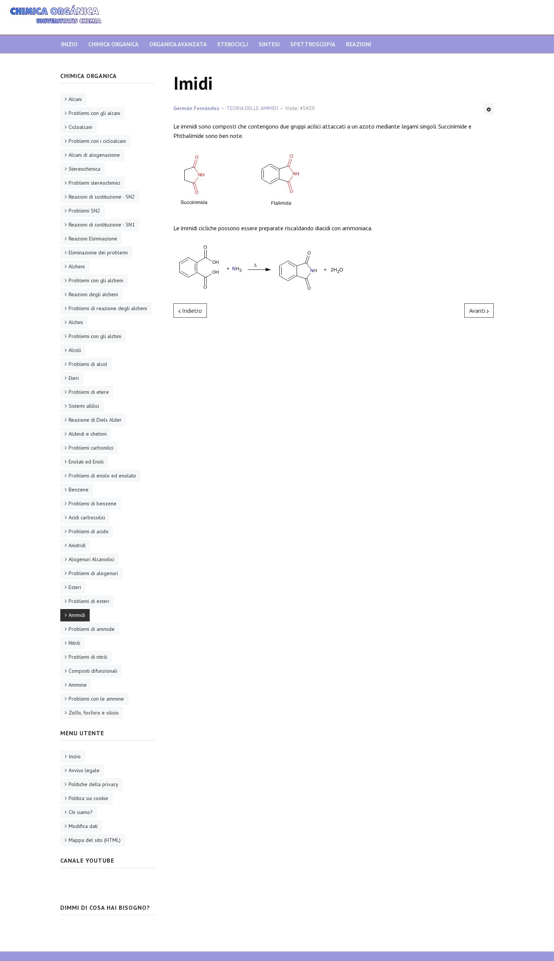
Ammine (78, 684)
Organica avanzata (178, 44)
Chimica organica (113, 44)
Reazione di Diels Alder (95, 419)
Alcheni (77, 266)
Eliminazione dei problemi (98, 252)
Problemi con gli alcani (94, 113)
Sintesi (269, 44)
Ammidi (77, 615)
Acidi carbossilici (87, 517)
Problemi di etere (89, 392)
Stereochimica (84, 168)
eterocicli (232, 44)
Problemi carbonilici (91, 447)
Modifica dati (83, 826)
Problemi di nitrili (88, 656)
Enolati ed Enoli (86, 461)
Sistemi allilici (84, 405)
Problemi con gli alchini (95, 336)
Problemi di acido (89, 531)
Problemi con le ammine (96, 698)
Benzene (79, 489)
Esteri (75, 587)
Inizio (69, 44)
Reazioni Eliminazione (93, 238)
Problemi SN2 (84, 210)
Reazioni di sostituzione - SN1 (102, 224)
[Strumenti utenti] (489, 109)
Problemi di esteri (89, 601)
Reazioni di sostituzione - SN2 (102, 196)
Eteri (74, 378)
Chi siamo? (81, 812)
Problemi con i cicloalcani (97, 141)
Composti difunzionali (93, 670)
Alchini (76, 322)
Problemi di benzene (92, 503)
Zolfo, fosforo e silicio (94, 712)
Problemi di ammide (92, 629)
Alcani (75, 99)
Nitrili (74, 643)
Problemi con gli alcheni (96, 280)
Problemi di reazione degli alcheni (108, 308)
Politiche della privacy (93, 784)
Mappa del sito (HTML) (95, 840)
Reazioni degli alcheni (93, 294)
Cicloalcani (80, 127)
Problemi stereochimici (94, 182)
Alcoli (75, 350)
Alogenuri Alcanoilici (91, 559)
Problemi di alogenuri (93, 573)
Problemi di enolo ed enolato (102, 475)
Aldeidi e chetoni (88, 433)
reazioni (358, 44)
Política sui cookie (88, 798)
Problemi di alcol (88, 364)
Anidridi (77, 545)
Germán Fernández (196, 108)
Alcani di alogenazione (94, 154)
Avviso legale (84, 770)
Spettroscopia (312, 44)
